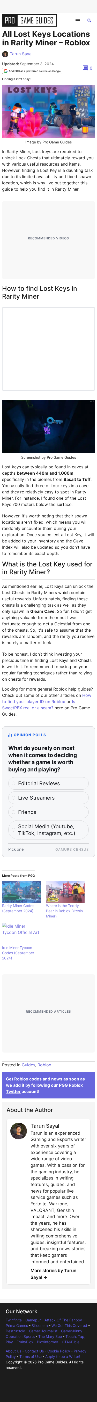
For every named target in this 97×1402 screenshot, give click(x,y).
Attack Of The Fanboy (63, 1320)
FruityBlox (25, 1342)
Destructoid (15, 1331)
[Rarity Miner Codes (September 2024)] (21, 892)
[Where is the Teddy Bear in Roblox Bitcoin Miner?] (65, 892)
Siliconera (40, 1325)
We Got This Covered (69, 1325)
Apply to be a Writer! (62, 1356)
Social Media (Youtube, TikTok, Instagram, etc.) (46, 829)
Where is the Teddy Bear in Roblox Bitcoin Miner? (64, 910)
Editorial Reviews (39, 783)
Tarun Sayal (21, 53)
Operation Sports (20, 1336)
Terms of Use (30, 1356)
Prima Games (17, 1325)
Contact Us (34, 1351)
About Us (13, 1351)
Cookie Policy (58, 1351)
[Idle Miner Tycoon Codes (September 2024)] (21, 934)
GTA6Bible (70, 1342)
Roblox (44, 1064)
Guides (28, 1064)
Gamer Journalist (43, 1331)
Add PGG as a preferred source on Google (35, 70)
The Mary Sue (50, 1336)
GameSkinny (71, 1331)
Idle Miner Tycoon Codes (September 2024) (18, 952)
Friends (27, 812)
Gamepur (33, 1320)
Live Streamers (36, 798)
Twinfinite (14, 1320)
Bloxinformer (47, 1342)
